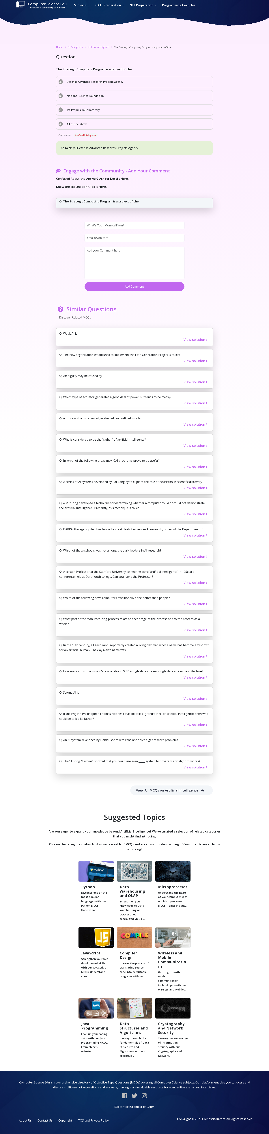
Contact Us (45, 1120)
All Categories (75, 47)
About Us (25, 1120)
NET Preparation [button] (142, 5)
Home (59, 47)
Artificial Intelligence (98, 47)
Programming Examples (178, 5)
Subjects (80, 5)
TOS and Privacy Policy (93, 1120)
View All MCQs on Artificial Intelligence (167, 790)
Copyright (65, 1120)
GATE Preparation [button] (108, 5)
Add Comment (134, 286)
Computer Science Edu (47, 5)
